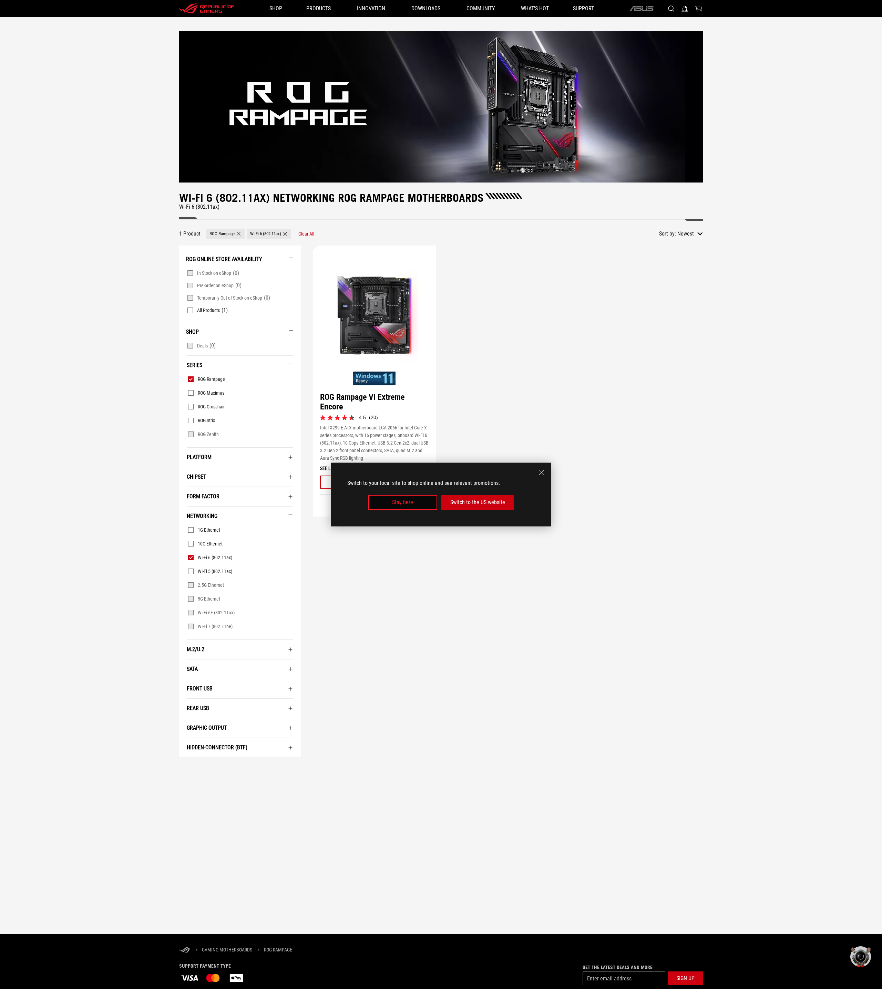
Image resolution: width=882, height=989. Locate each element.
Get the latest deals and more (618, 967)
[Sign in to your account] (685, 8)
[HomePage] (184, 950)
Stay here (402, 502)
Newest (685, 233)
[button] (225, 234)
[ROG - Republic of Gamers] (206, 8)
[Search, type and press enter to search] (671, 8)
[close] (541, 472)
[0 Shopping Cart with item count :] (699, 8)
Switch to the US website (477, 502)
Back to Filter (187, 767)
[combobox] (690, 233)
